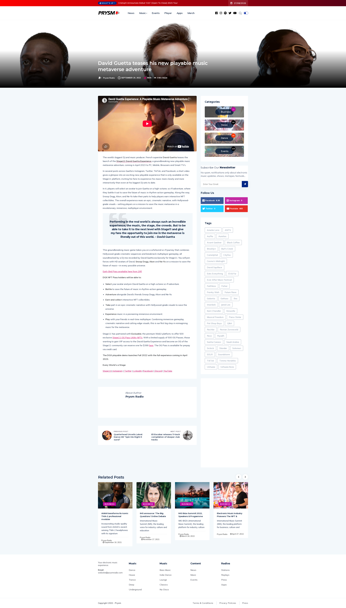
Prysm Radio (109, 78)
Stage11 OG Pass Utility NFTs (127, 337)
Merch (190, 13)
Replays (225, 575)
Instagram (117, 371)
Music (142, 13)
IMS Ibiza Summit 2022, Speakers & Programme (190, 515)
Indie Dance (166, 575)
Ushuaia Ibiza (227, 367)
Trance (132, 579)
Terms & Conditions (203, 603)
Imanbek (211, 304)
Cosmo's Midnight (216, 261)
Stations (225, 570)
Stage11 (107, 371)
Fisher (224, 286)
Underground (135, 589)
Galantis (211, 298)
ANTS (228, 230)
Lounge (163, 579)
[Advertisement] (224, 422)
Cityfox (227, 255)
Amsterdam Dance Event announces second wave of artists (147, 3)
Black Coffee (233, 242)
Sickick (210, 348)
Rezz (209, 335)
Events (156, 13)
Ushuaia (211, 367)
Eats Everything (215, 273)
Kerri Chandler (214, 311)
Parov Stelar (235, 317)
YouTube (167, 371)
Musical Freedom (215, 317)
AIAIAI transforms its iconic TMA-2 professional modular (114, 516)
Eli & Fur (232, 273)
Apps (180, 13)
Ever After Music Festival (219, 279)
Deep (131, 584)
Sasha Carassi (214, 342)
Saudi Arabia (232, 342)
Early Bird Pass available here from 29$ (122, 271)
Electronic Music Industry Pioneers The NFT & (229, 515)
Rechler (210, 329)
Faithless (211, 286)
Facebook (148, 371)
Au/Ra (210, 236)
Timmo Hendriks (227, 360)
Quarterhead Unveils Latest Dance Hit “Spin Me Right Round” (128, 437)
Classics (164, 584)
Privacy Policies (227, 603)
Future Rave (230, 292)
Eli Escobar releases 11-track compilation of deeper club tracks (165, 437)
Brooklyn (211, 248)
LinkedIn (137, 371)
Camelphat (212, 255)
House (132, 575)
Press (224, 579)
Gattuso (224, 298)
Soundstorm (224, 354)
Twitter (128, 371)
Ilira (235, 298)
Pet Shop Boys (214, 323)
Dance (132, 570)
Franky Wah (213, 292)
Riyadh (220, 335)
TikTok (210, 360)
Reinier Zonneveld (229, 329)
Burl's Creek (227, 248)
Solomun (236, 348)
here (151, 345)
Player (168, 13)
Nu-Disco (164, 589)
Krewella (230, 311)
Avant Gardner (214, 242)
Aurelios (222, 236)
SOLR (210, 354)
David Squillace (214, 267)
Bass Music (165, 570)
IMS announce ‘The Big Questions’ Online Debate (153, 515)
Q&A (229, 323)
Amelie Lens (213, 230)
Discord (158, 371)
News (131, 13)
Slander (223, 348)
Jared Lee (225, 304)
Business (109, 504)
